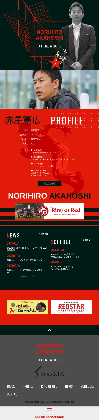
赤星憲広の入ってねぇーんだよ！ (66, 257)
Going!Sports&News (60, 269)
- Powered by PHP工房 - (27, 276)
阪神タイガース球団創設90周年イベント (25, 260)
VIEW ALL (43, 233)
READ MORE (49, 183)
